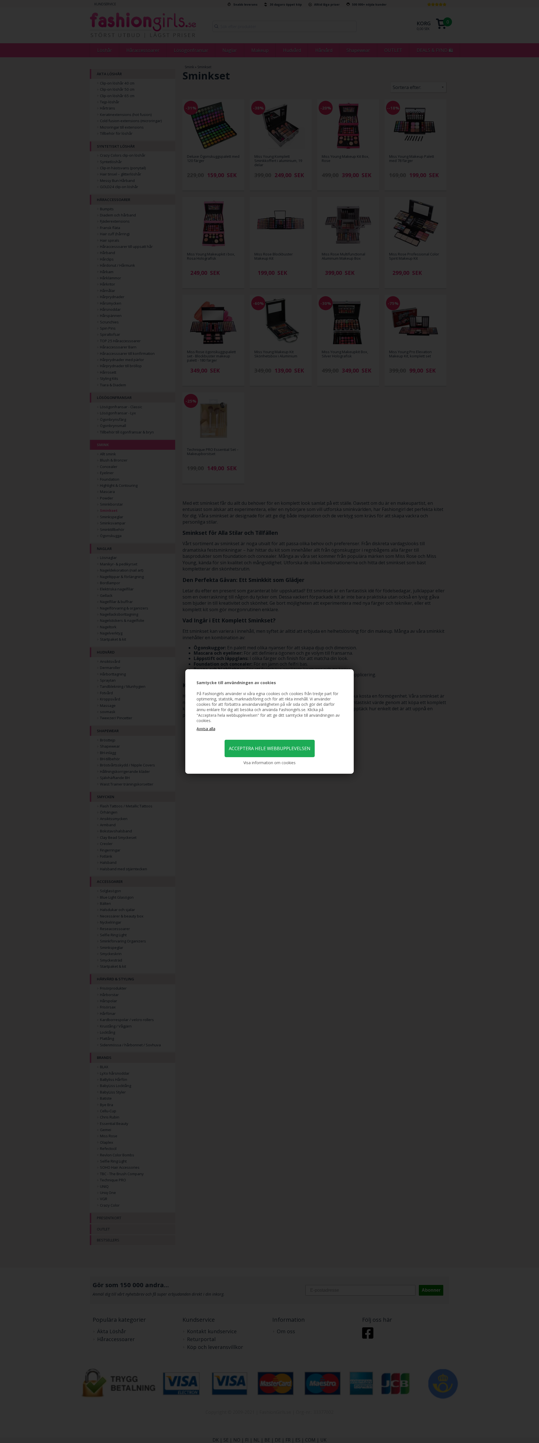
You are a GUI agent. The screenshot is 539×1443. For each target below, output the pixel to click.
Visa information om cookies (269, 762)
